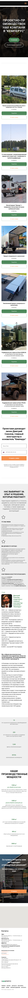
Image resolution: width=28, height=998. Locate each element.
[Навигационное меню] (26, 3)
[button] (14, 117)
